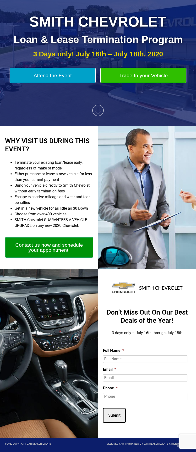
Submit (114, 415)
